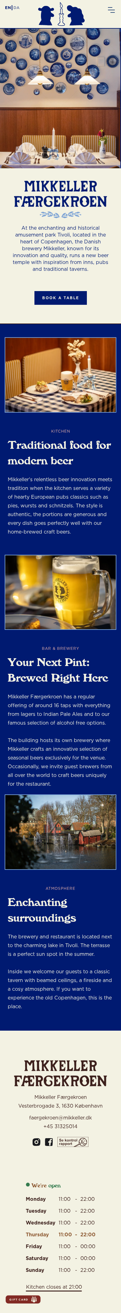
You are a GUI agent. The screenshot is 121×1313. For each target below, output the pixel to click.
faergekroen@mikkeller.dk (60, 1117)
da (16, 7)
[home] (63, 19)
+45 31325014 (60, 1126)
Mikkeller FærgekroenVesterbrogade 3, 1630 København (60, 1101)
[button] (111, 7)
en (8, 7)
